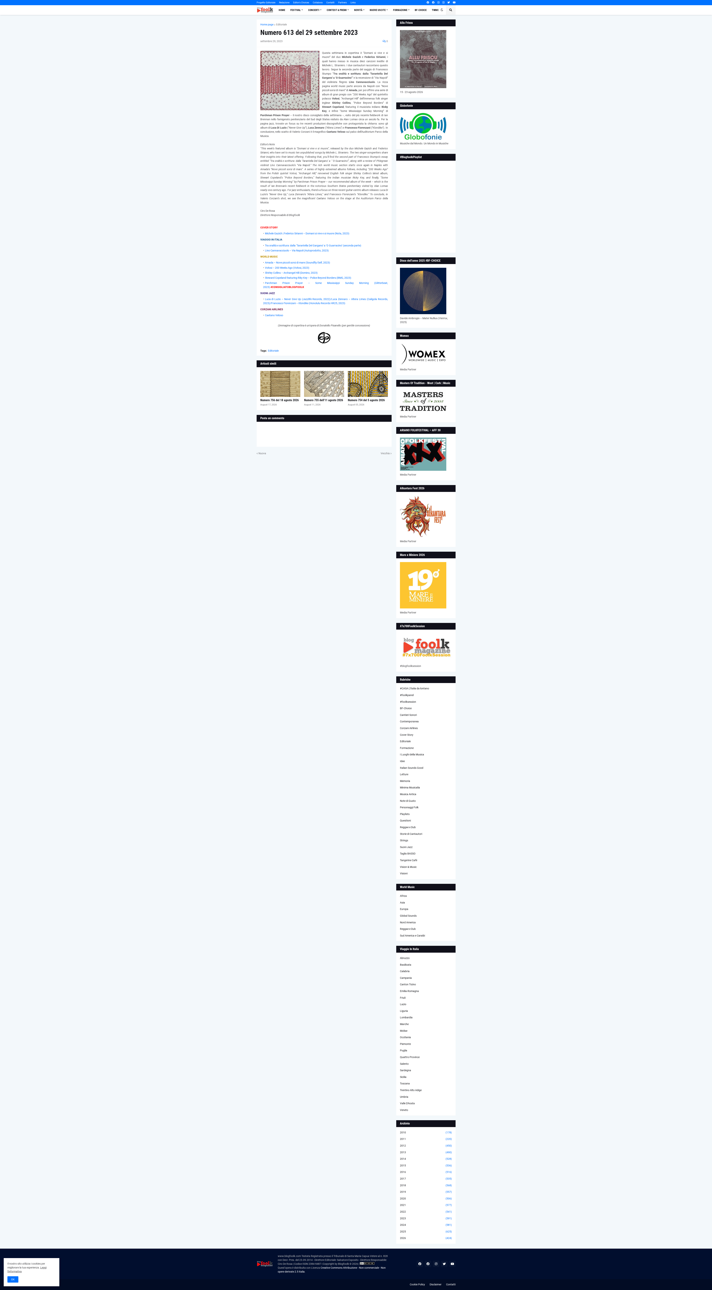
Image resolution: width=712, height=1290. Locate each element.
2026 (426, 1238)
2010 (426, 1132)
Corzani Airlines (409, 728)
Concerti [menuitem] (313, 10)
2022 (426, 1211)
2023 (426, 1218)
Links (353, 2)
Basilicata (405, 964)
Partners (342, 2)
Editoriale (281, 24)
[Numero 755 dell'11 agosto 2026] (324, 384)
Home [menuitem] (282, 10)
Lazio (403, 1004)
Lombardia (406, 1017)
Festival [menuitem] (295, 10)
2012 (426, 1145)
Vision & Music (408, 866)
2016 (426, 1172)
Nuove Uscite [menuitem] (378, 10)
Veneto (404, 1110)
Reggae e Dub (408, 827)
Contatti (330, 2)
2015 (426, 1165)
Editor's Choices (301, 2)
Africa (403, 895)
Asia (402, 902)
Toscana (405, 1083)
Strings (404, 840)
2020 (426, 1198)
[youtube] (454, 2)
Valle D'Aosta (407, 1103)
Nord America (408, 922)
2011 (426, 1138)
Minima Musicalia (410, 787)
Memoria (405, 781)
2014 (426, 1158)
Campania (406, 977)
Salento (404, 1063)
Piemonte (405, 1043)
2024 (426, 1224)
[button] (442, 10)
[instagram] (438, 2)
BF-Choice (406, 708)
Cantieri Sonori (408, 714)
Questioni (405, 820)
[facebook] (428, 2)
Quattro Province (410, 1057)
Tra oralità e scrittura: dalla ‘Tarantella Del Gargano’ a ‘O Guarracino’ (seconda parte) (313, 245)
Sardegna (405, 1070)
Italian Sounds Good (411, 767)
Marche (404, 1024)
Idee (402, 761)
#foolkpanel (407, 695)
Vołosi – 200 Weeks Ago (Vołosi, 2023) (287, 267)
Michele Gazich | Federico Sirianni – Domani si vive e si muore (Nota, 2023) (307, 233)
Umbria (404, 1096)
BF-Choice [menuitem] (421, 10)
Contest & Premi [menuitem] (337, 10)
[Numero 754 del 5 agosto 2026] (368, 384)
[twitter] (448, 2)
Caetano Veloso (274, 315)
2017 (426, 1178)
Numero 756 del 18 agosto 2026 (279, 400)
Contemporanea (409, 721)
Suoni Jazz (406, 847)
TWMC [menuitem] (435, 10)
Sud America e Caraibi (412, 935)
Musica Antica (408, 794)
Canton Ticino (408, 984)
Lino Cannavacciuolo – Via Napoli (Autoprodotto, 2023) (297, 250)
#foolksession (408, 701)
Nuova (262, 453)
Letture (404, 774)
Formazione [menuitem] (400, 10)
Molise (403, 1030)
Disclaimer (435, 1284)
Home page (266, 24)
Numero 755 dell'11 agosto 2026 (323, 400)
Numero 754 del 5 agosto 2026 (366, 400)
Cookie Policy (417, 1284)
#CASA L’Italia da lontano (414, 688)
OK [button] (13, 1279)
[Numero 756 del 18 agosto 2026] (280, 384)
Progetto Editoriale (266, 2)
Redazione (284, 2)
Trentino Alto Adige (411, 1090)
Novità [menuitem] (358, 10)
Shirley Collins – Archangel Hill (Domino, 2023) (291, 272)
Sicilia (403, 1076)
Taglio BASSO (408, 853)
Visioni (404, 873)
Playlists (405, 814)
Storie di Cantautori (411, 833)
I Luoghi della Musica (412, 754)
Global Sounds (408, 915)
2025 (426, 1231)
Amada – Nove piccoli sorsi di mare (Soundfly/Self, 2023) (297, 262)
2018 (426, 1185)
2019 (426, 1191)
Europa (404, 909)
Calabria (405, 971)
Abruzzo (405, 958)
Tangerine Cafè (408, 860)
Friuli (403, 997)
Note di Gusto (408, 800)
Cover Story (406, 734)
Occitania (405, 1037)
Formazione (407, 748)
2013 (426, 1152)
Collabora (318, 2)
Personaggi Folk (409, 807)
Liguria (404, 1010)
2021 (426, 1205)
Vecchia (385, 453)
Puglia (403, 1050)
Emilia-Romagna (409, 991)
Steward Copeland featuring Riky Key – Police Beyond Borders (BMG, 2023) (308, 277)
